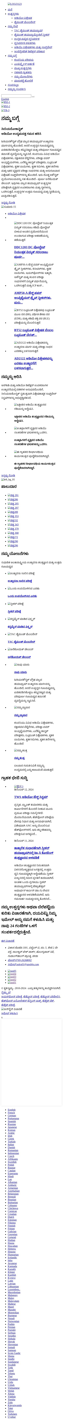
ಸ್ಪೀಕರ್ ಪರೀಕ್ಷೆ (14, 611)
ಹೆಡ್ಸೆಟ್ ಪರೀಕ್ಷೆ (8, 1005)
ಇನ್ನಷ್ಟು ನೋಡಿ (8, 202)
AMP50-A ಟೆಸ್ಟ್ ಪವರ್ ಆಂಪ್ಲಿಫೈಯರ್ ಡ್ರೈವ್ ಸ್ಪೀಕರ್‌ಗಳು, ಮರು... (32, 297)
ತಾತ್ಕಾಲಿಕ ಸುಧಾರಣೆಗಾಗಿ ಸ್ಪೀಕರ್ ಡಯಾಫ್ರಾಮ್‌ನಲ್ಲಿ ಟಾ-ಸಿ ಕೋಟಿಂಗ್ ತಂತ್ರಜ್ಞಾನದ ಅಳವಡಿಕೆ (33, 852)
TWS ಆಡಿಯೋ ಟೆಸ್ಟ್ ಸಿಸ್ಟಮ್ (31, 797)
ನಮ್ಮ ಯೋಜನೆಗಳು (23, 76)
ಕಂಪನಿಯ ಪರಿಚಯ (24, 59)
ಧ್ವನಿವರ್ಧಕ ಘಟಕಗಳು (25, 43)
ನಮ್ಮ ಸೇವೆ (13, 26)
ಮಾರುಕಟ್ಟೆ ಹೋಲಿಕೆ (23, 80)
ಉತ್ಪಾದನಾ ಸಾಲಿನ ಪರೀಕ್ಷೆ (20, 581)
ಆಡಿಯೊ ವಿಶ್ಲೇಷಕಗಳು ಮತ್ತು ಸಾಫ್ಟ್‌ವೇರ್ (33, 47)
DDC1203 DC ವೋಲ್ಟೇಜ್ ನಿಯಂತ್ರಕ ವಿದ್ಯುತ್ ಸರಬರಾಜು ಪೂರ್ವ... (31, 252)
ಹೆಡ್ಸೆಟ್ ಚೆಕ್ (48, 1000)
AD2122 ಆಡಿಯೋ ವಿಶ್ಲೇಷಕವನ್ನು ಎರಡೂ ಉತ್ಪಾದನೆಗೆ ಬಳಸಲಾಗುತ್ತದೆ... (33, 363)
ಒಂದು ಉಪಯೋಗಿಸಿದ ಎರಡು (22, 596)
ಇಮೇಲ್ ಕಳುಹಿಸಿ (9, 1013)
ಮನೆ (10, 9)
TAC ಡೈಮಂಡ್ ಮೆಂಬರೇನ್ (21, 641)
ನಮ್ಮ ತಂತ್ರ (19, 758)
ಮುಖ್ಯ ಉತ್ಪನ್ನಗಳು (23, 68)
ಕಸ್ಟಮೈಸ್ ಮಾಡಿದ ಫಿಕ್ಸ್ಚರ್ (20, 626)
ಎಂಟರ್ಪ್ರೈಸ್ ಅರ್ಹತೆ (24, 64)
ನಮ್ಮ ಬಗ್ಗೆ (12, 55)
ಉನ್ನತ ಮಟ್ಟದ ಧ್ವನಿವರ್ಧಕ (26, 39)
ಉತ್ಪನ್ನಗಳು (13, 13)
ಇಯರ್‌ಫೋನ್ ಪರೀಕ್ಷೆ (11, 996)
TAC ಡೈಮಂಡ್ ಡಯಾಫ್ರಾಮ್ (28, 30)
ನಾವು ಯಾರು (20, 672)
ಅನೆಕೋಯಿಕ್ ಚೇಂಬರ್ (19, 657)
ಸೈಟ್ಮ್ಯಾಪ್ (6, 992)
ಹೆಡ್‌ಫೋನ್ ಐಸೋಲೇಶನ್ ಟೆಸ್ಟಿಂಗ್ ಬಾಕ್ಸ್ (21, 1000)
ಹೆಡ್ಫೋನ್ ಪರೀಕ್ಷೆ (31, 996)
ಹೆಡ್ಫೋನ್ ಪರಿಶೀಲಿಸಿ (50, 996)
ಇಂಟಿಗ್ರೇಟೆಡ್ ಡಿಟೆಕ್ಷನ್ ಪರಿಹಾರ (29, 51)
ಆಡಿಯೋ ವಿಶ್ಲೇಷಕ (23, 18)
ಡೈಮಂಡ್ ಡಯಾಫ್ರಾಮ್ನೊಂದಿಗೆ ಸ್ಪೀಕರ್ (31, 34)
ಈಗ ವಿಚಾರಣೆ (7, 940)
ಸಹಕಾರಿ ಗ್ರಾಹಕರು (23, 72)
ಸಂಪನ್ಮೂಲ (13, 85)
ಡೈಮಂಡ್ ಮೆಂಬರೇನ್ (24, 22)
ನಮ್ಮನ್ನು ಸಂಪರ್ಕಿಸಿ (17, 89)
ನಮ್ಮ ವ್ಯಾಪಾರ (20, 715)
